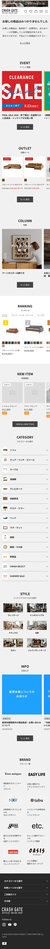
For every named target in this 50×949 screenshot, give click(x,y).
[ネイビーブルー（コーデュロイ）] (12, 343)
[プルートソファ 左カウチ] (34, 166)
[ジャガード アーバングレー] (31, 343)
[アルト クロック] (34, 392)
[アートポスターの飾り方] (22, 249)
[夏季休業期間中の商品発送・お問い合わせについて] (22, 695)
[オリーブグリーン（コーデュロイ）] (9, 343)
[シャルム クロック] (12, 392)
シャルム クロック (9, 406)
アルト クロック (30, 406)
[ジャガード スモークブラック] (28, 343)
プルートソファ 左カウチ (34, 184)
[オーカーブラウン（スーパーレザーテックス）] (3, 180)
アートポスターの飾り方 (13, 273)
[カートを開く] (36, 11)
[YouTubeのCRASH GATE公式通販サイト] (9, 925)
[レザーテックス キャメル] (41, 343)
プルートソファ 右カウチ (12, 184)
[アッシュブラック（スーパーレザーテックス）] (6, 343)
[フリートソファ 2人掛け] (34, 329)
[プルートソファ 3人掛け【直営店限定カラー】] (12, 329)
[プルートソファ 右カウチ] (12, 166)
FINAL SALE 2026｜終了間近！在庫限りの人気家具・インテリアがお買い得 (21, 116)
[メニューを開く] (46, 11)
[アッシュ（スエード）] (18, 343)
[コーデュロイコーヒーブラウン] (15, 343)
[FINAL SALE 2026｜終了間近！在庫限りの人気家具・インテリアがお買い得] (22, 91)
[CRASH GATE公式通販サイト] (9, 11)
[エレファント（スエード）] (3, 346)
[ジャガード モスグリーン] (38, 343)
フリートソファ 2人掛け (34, 347)
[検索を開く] (25, 11)
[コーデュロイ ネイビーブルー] (25, 343)
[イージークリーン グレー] (34, 343)
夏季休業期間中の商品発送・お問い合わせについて (21, 724)
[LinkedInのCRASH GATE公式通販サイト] (15, 925)
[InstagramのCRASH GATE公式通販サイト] (4, 925)
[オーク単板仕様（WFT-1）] (47, 180)
